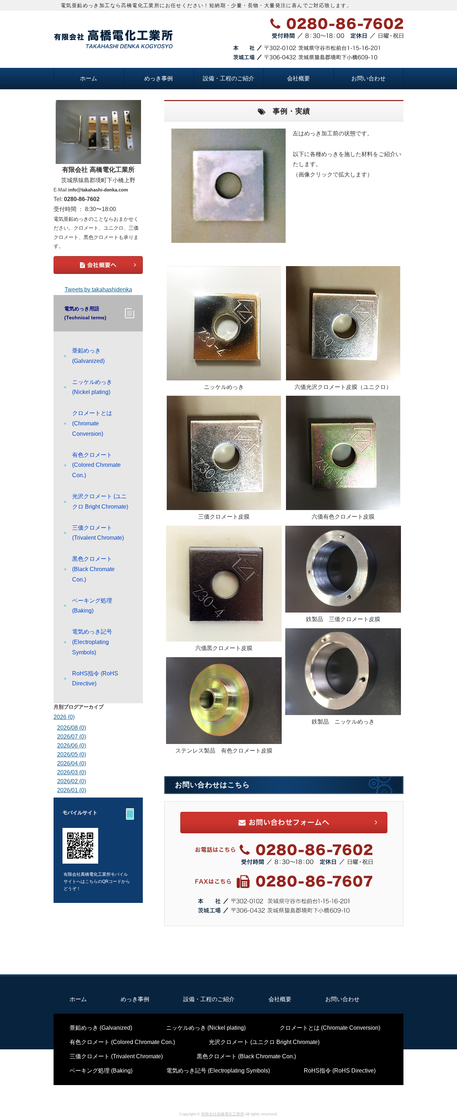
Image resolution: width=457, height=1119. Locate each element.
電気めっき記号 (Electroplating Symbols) (92, 642)
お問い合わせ (368, 78)
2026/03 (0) (71, 772)
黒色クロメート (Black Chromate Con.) (93, 569)
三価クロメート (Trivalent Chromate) (98, 533)
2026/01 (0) (71, 790)
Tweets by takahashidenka (98, 289)
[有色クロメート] (343, 504)
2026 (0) (64, 717)
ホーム (88, 78)
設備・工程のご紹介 (228, 78)
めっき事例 (158, 78)
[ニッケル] (224, 375)
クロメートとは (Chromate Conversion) (92, 423)
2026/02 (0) (71, 781)
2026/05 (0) (71, 754)
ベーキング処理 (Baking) (92, 606)
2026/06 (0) (71, 746)
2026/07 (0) (71, 737)
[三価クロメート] (224, 504)
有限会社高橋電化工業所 (222, 1114)
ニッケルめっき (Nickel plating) (92, 387)
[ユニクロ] (343, 375)
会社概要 (298, 78)
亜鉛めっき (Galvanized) (88, 356)
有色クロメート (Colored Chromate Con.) (96, 465)
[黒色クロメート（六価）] (224, 636)
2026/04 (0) (71, 763)
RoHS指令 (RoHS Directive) (95, 678)
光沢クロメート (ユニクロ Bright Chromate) (100, 501)
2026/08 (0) (71, 728)
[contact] (283, 924)
